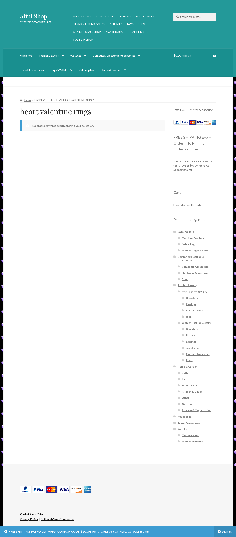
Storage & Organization (196, 410)
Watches (75, 55)
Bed (184, 379)
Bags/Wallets (58, 70)
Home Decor (189, 385)
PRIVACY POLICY (146, 16)
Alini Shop (33, 16)
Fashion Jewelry (49, 55)
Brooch (190, 335)
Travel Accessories (32, 70)
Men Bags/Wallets (193, 238)
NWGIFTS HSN (136, 24)
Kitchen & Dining (192, 391)
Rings (189, 316)
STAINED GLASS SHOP (87, 31)
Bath (185, 372)
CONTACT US (104, 16)
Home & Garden (111, 70)
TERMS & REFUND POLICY (89, 24)
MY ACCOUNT (82, 16)
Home (27, 100)
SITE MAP (116, 24)
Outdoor (187, 404)
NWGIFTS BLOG (115, 31)
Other (185, 397)
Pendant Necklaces (198, 310)
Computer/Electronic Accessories (114, 55)
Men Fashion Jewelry (194, 291)
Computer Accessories (196, 266)
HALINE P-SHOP (83, 39)
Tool (185, 279)
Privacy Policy (29, 519)
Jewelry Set (193, 347)
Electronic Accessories (196, 272)
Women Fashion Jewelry (196, 322)
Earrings (191, 304)
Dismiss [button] (227, 531)
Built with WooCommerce (57, 519)
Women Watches (192, 441)
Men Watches (190, 435)
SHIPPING (124, 16)
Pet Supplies (86, 70)
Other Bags (189, 244)
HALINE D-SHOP (140, 31)
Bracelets (192, 297)
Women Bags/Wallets (195, 250)
